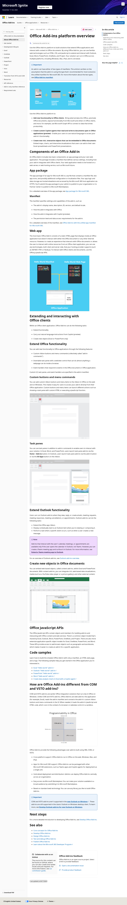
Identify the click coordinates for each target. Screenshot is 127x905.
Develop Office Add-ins (88, 820)
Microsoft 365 (40, 29)
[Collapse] (24, 27)
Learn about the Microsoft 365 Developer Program (52, 844)
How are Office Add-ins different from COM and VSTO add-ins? (113, 49)
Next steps (106, 53)
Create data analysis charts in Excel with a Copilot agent (54, 679)
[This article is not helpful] (122, 63)
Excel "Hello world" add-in (43, 668)
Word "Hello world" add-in (43, 676)
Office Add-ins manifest (43, 77)
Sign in (122, 17)
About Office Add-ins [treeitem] (11, 40)
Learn (32, 29)
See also (106, 56)
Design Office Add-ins (41, 836)
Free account (119, 23)
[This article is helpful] (119, 63)
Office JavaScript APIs (110, 42)
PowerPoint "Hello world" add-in (45, 673)
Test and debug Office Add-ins (44, 839)
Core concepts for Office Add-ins (45, 830)
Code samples (107, 45)
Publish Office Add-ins (41, 842)
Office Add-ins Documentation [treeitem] (14, 36)
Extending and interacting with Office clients (113, 38)
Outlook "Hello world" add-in (44, 671)
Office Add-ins (52, 29)
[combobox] (13, 31)
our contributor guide (42, 870)
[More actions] (95, 29)
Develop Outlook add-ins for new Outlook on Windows (60, 807)
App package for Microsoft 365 (77, 191)
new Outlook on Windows (77, 801)
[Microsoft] (3, 17)
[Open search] (117, 17)
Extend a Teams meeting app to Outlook (47, 552)
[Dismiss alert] (123, 4)
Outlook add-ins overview (69, 558)
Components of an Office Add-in (111, 34)
